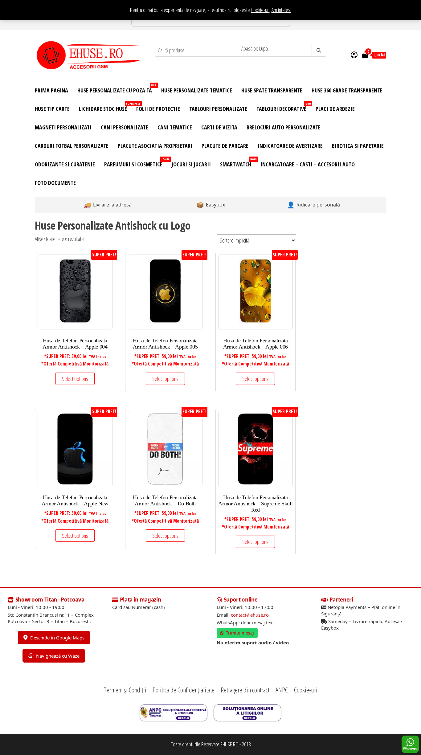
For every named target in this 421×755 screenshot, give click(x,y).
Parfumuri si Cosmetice (135, 162)
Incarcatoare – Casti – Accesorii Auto (307, 164)
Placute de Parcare (225, 145)
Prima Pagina (51, 90)
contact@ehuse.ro (250, 615)
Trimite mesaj (240, 633)
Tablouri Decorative (283, 107)
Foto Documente (55, 182)
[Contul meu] (354, 54)
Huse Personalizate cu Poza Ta (117, 88)
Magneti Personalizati (63, 127)
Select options (75, 378)
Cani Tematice (174, 127)
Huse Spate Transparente (271, 90)
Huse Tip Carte (52, 108)
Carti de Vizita (219, 127)
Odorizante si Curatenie (65, 164)
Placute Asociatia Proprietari (155, 145)
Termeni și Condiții (125, 689)
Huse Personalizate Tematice (196, 90)
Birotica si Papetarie (358, 145)
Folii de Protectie (158, 108)
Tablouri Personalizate (218, 108)
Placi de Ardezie (335, 108)
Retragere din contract (245, 689)
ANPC (282, 689)
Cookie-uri (260, 10)
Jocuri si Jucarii (191, 164)
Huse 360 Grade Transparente (347, 90)
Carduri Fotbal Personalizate (71, 145)
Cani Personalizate (124, 127)
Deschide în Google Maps (57, 638)
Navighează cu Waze (58, 656)
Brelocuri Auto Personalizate (284, 127)
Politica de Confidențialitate (184, 689)
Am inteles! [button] (281, 10)
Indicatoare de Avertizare (290, 145)
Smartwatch (238, 162)
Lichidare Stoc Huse (105, 107)
